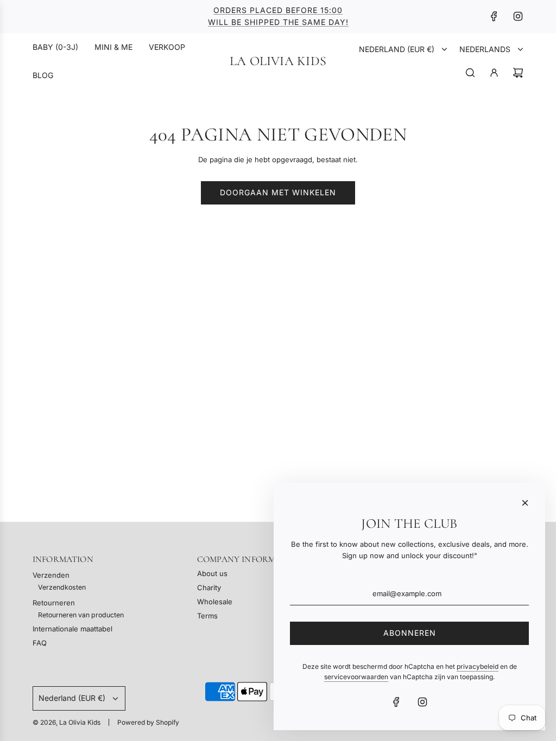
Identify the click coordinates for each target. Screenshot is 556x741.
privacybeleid (477, 666)
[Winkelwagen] (518, 73)
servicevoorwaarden (356, 677)
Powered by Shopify (148, 722)
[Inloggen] (494, 73)
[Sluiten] (525, 503)
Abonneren (409, 632)
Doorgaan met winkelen (278, 192)
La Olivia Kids (278, 61)
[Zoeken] (470, 73)
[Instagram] (518, 16)
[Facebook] (494, 16)
